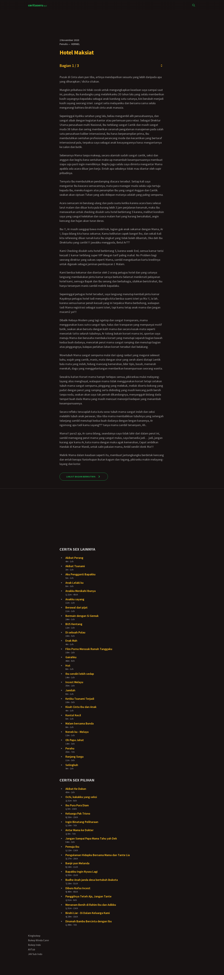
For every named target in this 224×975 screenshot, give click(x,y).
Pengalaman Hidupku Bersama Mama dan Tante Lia (97, 855)
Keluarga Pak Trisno (77, 813)
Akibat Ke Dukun (75, 789)
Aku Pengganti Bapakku (80, 574)
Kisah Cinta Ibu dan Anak (80, 707)
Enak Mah (71, 640)
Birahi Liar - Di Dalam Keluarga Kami (87, 913)
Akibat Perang (74, 558)
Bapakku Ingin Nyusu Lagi (81, 871)
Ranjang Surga (74, 756)
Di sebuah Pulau (75, 632)
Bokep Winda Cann (38, 940)
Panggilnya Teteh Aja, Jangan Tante (88, 896)
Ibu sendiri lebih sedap (79, 674)
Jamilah (70, 690)
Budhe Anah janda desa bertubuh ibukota (91, 880)
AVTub (31, 949)
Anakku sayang (74, 599)
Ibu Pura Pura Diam (77, 805)
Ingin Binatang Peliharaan (81, 822)
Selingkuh (71, 765)
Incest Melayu (74, 682)
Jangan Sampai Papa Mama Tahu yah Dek (91, 838)
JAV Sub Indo (35, 954)
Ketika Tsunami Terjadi (79, 699)
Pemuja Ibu (72, 847)
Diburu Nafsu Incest (77, 888)
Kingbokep (34, 935)
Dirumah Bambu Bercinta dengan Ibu (88, 921)
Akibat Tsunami (75, 566)
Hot (67, 665)
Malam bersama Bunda (79, 723)
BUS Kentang (73, 624)
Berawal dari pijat (76, 607)
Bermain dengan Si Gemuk (82, 616)
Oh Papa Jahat (74, 740)
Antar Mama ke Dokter (79, 830)
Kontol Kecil (73, 715)
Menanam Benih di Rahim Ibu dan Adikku (90, 905)
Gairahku (70, 657)
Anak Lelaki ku (74, 583)
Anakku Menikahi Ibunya (80, 591)
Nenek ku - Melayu (77, 732)
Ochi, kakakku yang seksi (81, 797)
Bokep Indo (34, 944)
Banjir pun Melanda (77, 863)
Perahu (69, 748)
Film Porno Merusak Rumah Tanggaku (88, 649)
